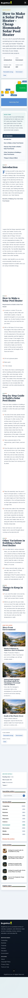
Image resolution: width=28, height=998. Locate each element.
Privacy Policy (5, 964)
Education (14, 818)
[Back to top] (14, 971)
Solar (4, 75)
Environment (7, 10)
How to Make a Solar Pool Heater (13, 143)
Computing (14, 806)
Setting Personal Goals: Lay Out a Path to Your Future (16, 857)
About (3, 959)
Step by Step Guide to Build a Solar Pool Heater (12, 147)
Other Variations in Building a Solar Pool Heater (12, 153)
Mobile (14, 831)
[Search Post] (24, 796)
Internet (14, 809)
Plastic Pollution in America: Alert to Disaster (14, 649)
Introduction (7, 139)
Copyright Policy (5, 961)
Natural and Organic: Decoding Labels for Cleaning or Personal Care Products (12, 681)
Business (14, 812)
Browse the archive (8, 839)
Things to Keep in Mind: (11, 158)
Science (14, 822)
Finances (14, 815)
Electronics (14, 828)
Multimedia (14, 834)
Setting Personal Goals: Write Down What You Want (16, 871)
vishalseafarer (8, 60)
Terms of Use (5, 967)
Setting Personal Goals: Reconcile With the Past (15, 864)
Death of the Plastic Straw (13, 716)
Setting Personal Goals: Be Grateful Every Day (15, 850)
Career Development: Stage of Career (16, 877)
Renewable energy (8, 71)
